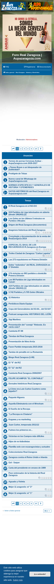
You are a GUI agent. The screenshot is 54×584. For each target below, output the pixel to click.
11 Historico (14, 297)
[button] (13, 149)
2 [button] (20, 149)
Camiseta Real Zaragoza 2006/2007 (25, 373)
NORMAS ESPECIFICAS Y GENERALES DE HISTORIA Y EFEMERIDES (29, 186)
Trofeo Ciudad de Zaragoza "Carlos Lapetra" (30, 253)
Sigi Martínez (15, 319)
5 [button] (31, 149)
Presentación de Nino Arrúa (22, 341)
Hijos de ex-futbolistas (19, 441)
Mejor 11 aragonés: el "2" (20, 487)
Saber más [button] (18, 580)
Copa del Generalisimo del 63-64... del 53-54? (30, 309)
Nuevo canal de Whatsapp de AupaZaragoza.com (22, 180)
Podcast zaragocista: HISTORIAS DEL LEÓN (30, 314)
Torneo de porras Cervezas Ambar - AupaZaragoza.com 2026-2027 (25, 162)
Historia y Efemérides (27, 133)
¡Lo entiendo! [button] (40, 574)
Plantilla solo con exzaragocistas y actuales (29, 447)
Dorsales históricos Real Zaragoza (25, 384)
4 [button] (27, 149)
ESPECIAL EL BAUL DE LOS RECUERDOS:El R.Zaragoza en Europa (27, 246)
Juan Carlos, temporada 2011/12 (24, 425)
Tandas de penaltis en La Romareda (26, 352)
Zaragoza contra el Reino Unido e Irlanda (28, 457)
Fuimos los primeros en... (21, 430)
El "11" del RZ (15, 368)
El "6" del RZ (15, 363)
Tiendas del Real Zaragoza (21, 336)
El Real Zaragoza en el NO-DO (23, 206)
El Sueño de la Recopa (19, 409)
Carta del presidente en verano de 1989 (27, 468)
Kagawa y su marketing (20, 419)
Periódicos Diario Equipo (20, 304)
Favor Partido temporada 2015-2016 (25, 347)
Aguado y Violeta (17, 482)
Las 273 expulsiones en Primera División (28, 260)
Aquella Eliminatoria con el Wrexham (26, 404)
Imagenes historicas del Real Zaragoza (27, 230)
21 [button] (36, 149)
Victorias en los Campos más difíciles (26, 436)
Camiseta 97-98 (16, 331)
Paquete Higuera (16, 397)
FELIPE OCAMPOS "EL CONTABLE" (26, 378)
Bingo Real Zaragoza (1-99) (21, 357)
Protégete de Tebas (18, 173)
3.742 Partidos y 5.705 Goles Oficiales (26, 292)
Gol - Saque (14, 462)
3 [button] (24, 149)
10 (50, 232)
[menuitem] (6, 67)
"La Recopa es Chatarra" (20, 414)
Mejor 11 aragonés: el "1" (20, 493)
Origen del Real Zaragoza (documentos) (27, 225)
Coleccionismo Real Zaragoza (23, 452)
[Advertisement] (27, 104)
